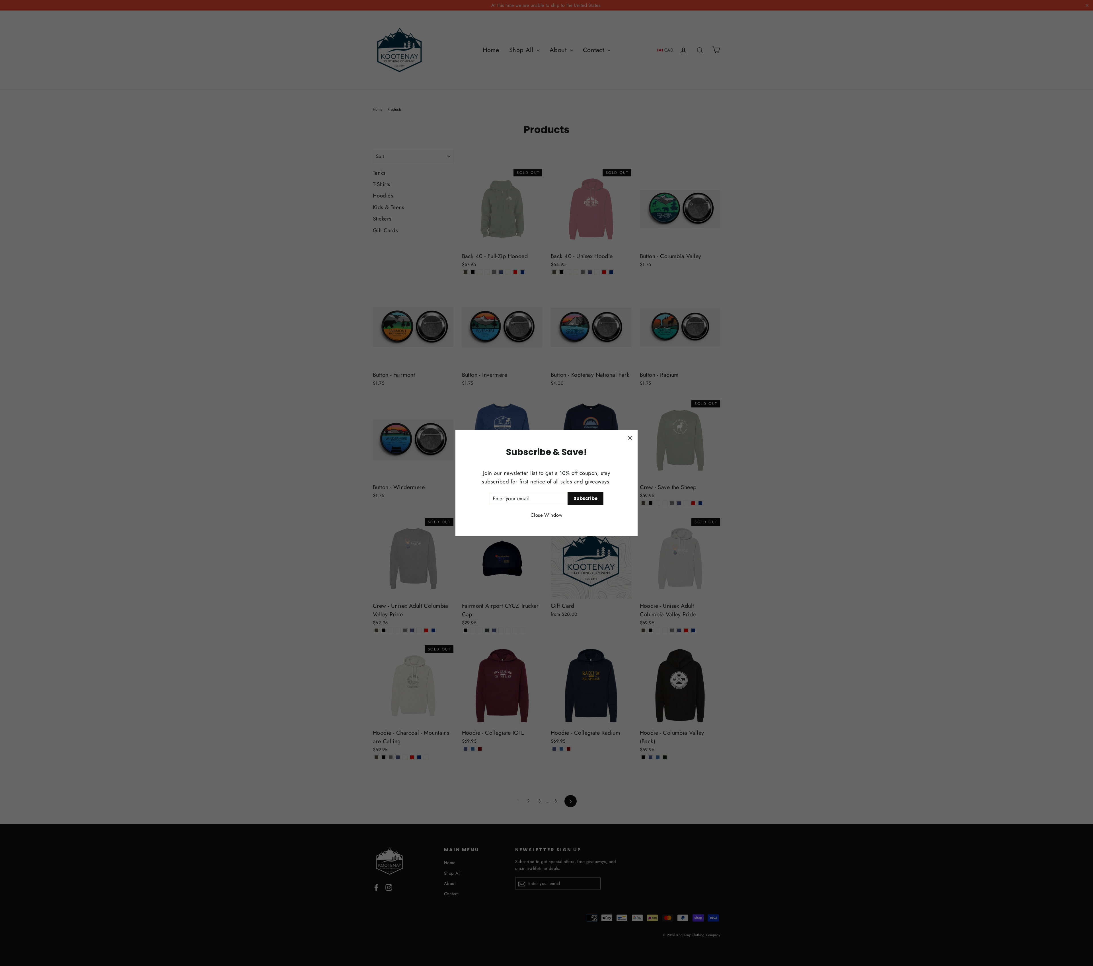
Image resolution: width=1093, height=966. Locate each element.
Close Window (546, 514)
